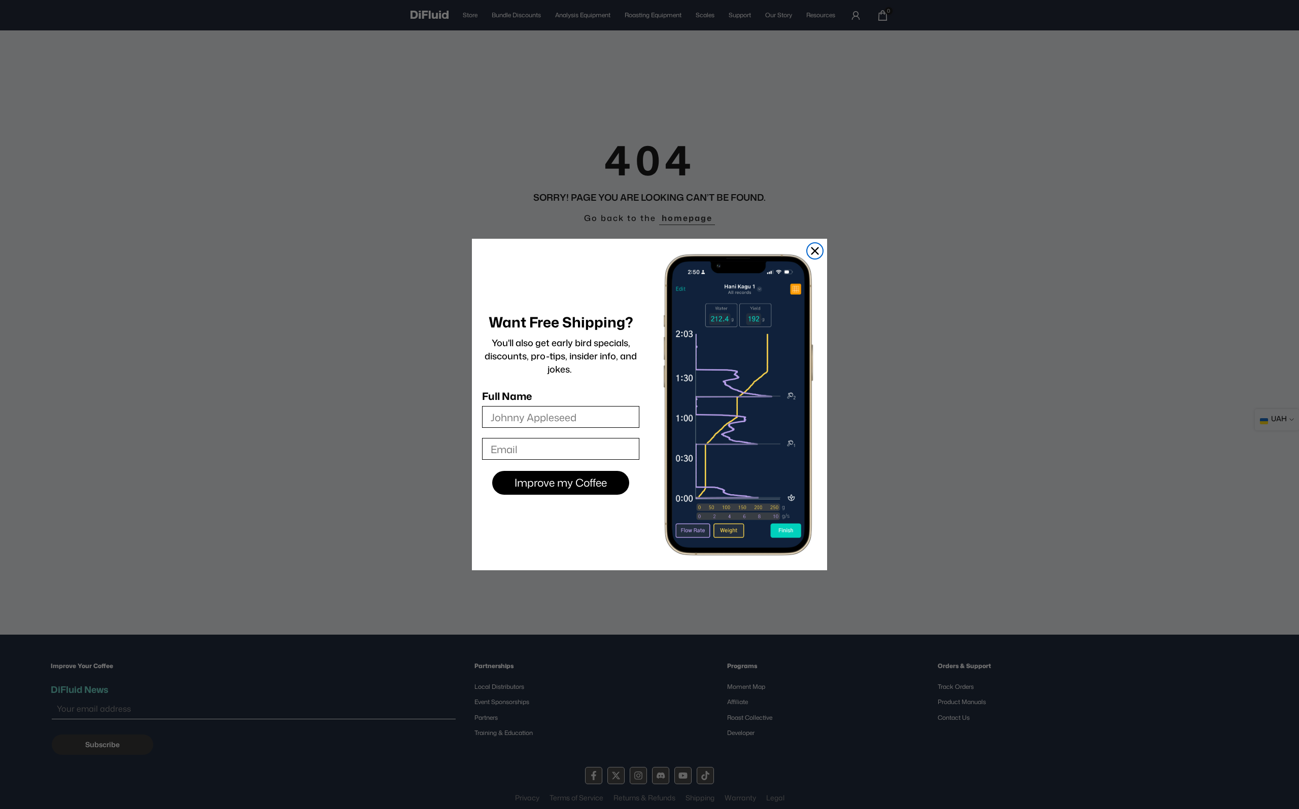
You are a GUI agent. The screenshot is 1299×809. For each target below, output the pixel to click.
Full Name (507, 396)
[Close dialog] (815, 251)
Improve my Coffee (561, 482)
